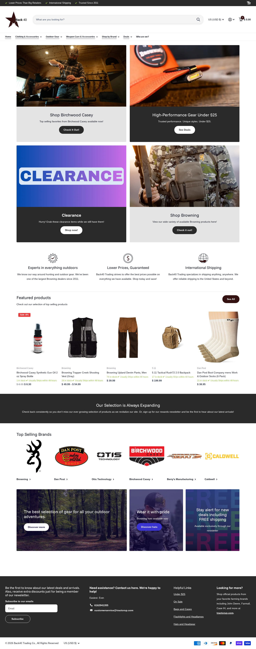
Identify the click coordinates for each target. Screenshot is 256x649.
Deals (126, 37)
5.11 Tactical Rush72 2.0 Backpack (171, 372)
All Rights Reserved (48, 643)
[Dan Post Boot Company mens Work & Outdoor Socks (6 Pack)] (218, 337)
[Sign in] (231, 20)
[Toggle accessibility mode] (249, 3)
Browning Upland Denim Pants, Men (127, 372)
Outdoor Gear (52, 37)
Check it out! (184, 230)
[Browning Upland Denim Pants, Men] (128, 337)
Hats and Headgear (184, 624)
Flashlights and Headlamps (189, 616)
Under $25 (179, 594)
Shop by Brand (109, 37)
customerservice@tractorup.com (113, 610)
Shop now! (71, 230)
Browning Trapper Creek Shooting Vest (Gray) (80, 374)
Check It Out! (71, 129)
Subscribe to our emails (19, 601)
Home (8, 37)
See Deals (185, 129)
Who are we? (142, 37)
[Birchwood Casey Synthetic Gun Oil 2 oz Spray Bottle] (38, 337)
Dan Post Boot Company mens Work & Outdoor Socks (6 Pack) (217, 374)
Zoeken (198, 19)
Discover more (36, 527)
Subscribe (17, 618)
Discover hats (149, 527)
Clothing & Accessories (27, 37)
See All (231, 299)
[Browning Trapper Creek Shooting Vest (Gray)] (83, 337)
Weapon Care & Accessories (80, 37)
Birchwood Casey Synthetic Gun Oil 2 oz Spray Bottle (37, 374)
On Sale (178, 601)
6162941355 (101, 605)
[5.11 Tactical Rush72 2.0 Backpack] (173, 337)
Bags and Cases (183, 609)
